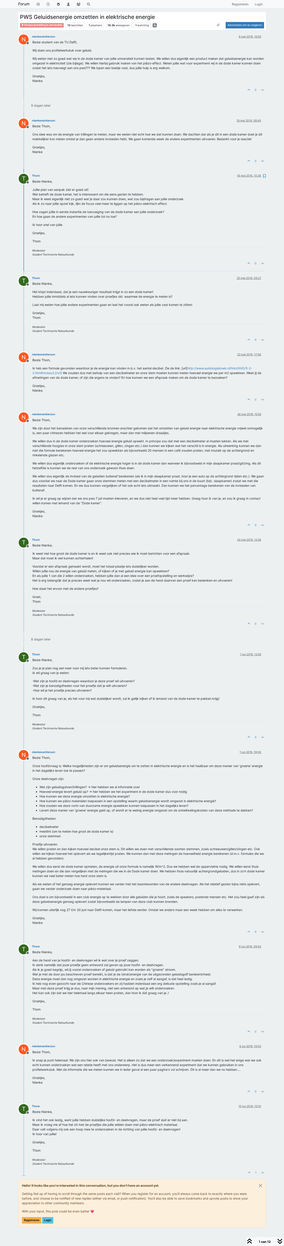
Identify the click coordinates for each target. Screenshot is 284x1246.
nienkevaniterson (43, 36)
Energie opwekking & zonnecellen (43, 25)
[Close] (260, 1186)
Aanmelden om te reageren (245, 25)
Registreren (31, 1220)
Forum (24, 4)
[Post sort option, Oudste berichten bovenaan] (218, 25)
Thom (36, 175)
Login (47, 1220)
